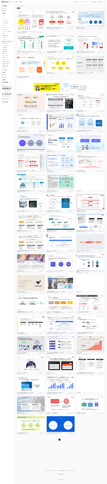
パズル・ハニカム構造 (6, 31)
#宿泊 (21, 292)
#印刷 (81, 111)
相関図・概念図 (5, 35)
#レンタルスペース (22, 53)
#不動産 (81, 231)
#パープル (89, 151)
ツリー (4, 17)
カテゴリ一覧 (94, 1)
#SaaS (50, 28)
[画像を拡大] (39, 32)
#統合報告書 (18, 32)
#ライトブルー (86, 131)
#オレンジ (54, 28)
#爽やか (29, 131)
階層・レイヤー (5, 53)
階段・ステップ (5, 57)
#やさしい (90, 251)
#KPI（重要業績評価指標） (57, 312)
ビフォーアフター (6, 27)
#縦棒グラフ (86, 353)
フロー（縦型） (5, 23)
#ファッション (23, 231)
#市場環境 (24, 312)
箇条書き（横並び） (6, 63)
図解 (20, 5)
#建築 (80, 52)
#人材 (51, 73)
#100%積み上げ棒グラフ (84, 52)
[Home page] (5, 1)
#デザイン (52, 231)
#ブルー (55, 131)
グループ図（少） (6, 43)
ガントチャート (5, 59)
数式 (3, 41)
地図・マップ (5, 29)
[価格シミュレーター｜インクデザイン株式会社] (47, 87)
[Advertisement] (90, 182)
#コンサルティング (22, 111)
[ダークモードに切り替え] (104, 2)
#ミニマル (59, 151)
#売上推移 (83, 353)
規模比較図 (5, 49)
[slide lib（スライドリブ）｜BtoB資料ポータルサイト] (74, 87)
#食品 (21, 32)
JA (60, 479)
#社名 (23, 271)
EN (62, 479)
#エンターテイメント (83, 151)
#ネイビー (85, 28)
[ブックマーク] (44, 32)
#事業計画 (48, 28)
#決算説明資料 (48, 52)
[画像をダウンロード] (42, 32)
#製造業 (52, 111)
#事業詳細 (24, 413)
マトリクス (5, 37)
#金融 (21, 271)
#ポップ (25, 32)
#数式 (23, 32)
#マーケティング (53, 251)
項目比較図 (5, 47)
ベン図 (4, 39)
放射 (3, 33)
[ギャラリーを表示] (40, 32)
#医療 (80, 272)
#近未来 (57, 191)
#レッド (91, 52)
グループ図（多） (6, 45)
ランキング (5, 67)
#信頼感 (57, 28)
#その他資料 (18, 77)
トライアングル (5, 55)
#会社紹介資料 (78, 28)
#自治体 (21, 77)
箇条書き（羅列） (6, 65)
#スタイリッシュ (89, 28)
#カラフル (28, 111)
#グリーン (28, 53)
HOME (18, 5)
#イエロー (55, 73)
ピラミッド (5, 19)
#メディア (51, 131)
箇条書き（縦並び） (6, 61)
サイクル (4, 25)
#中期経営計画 (48, 111)
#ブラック (84, 73)
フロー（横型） (5, 21)
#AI (80, 73)
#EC (51, 52)
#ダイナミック (30, 151)
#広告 (21, 211)
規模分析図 (5, 51)
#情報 (51, 353)
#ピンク (88, 251)
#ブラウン (27, 292)
